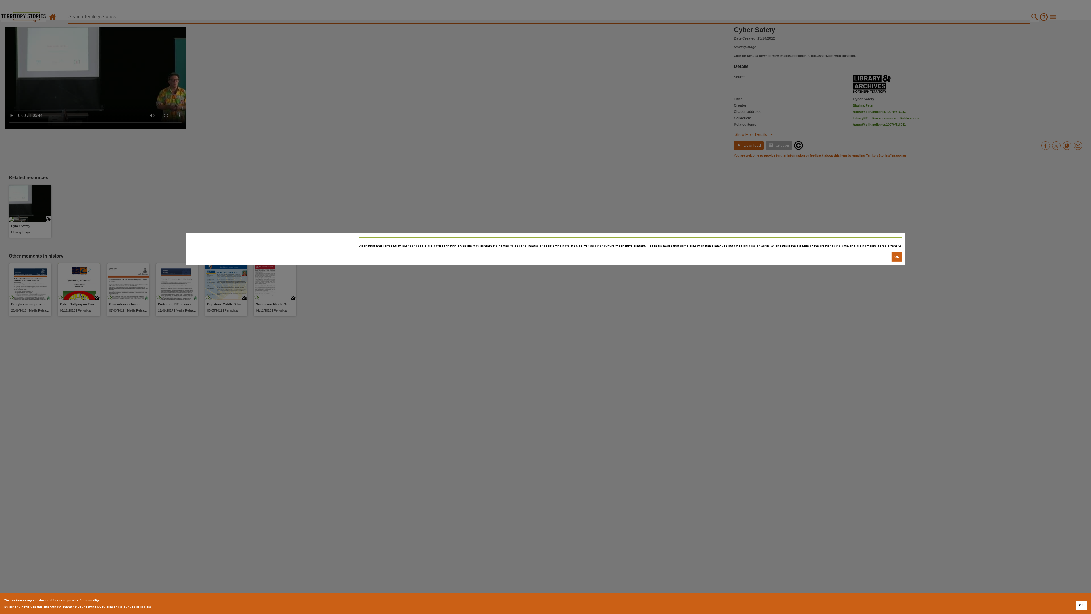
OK (896, 256)
